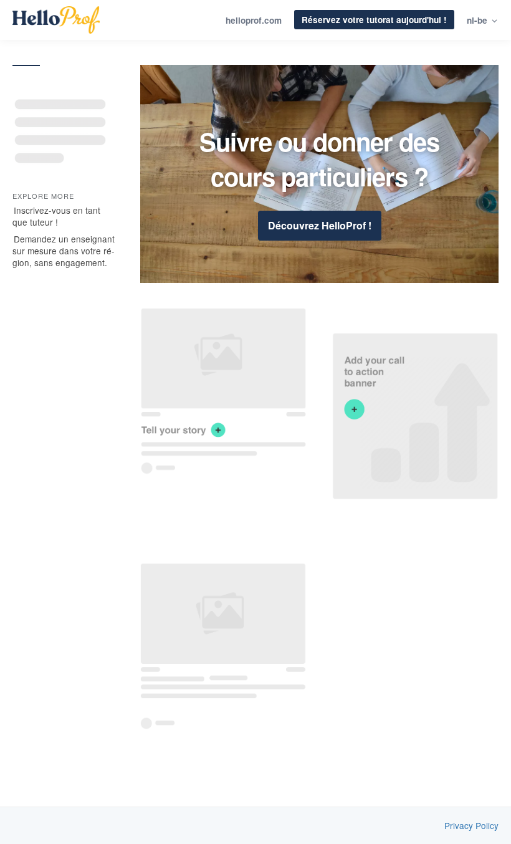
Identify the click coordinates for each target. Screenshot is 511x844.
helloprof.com (254, 20)
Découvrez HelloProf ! (319, 225)
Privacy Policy (471, 826)
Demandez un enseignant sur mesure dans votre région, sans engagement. (63, 251)
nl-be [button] (478, 20)
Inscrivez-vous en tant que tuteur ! (56, 216)
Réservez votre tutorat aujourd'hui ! (374, 20)
